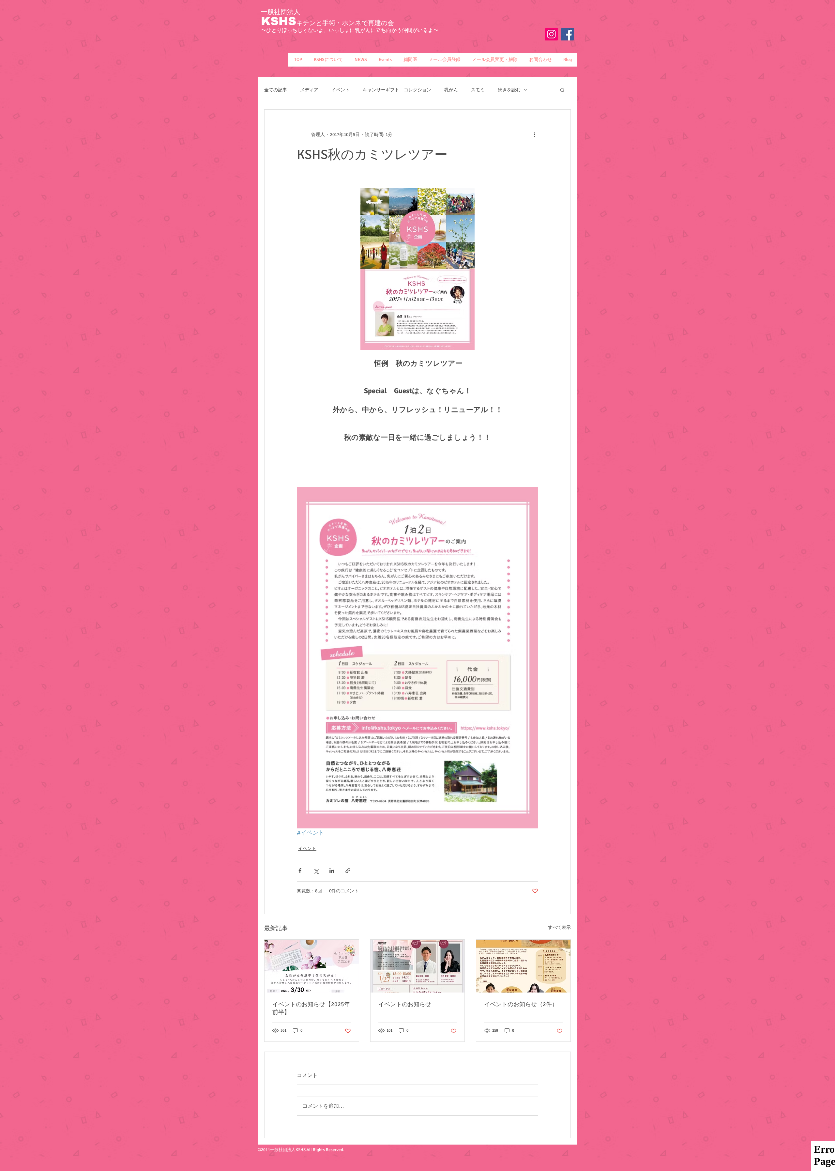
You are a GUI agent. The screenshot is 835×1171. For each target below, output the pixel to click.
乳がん (451, 90)
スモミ (478, 90)
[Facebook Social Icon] (567, 34)
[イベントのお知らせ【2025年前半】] (312, 966)
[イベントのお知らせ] (418, 966)
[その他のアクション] (534, 134)
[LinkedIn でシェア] (332, 871)
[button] (328, 60)
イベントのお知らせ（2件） (521, 1004)
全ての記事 (275, 90)
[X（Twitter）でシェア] (316, 871)
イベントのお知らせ (404, 1004)
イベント (340, 90)
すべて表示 (559, 927)
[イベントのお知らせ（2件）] (523, 966)
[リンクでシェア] (348, 871)
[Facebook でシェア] (300, 871)
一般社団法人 (280, 12)
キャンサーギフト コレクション (397, 90)
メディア (309, 90)
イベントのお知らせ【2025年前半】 (311, 1008)
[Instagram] (551, 34)
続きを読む (509, 90)
